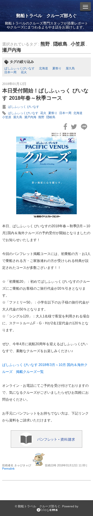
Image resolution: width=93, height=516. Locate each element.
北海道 (43, 68)
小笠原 (78, 44)
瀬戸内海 (11, 50)
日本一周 (10, 72)
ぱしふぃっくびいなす (19, 68)
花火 (24, 72)
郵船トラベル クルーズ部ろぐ (46, 15)
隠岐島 (60, 44)
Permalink (8, 468)
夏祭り (56, 68)
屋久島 (70, 68)
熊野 (45, 44)
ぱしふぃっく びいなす (23, 106)
